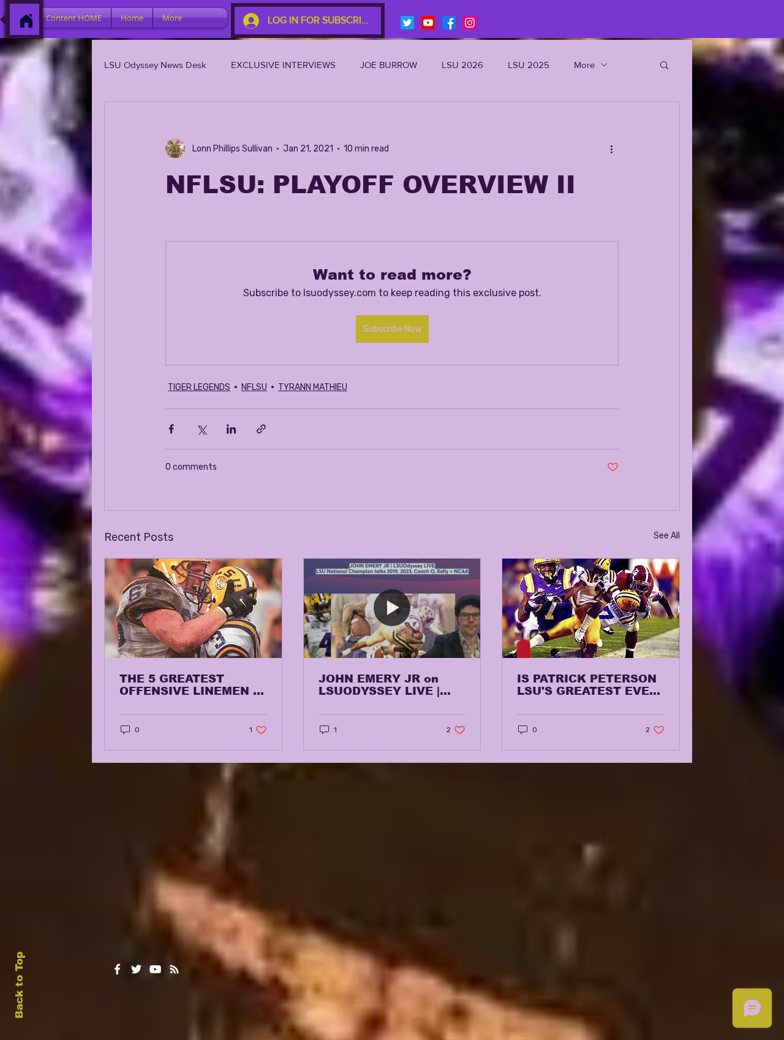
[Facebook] (449, 22)
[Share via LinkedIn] (231, 429)
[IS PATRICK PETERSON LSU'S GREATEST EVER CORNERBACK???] (590, 608)
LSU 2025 (528, 64)
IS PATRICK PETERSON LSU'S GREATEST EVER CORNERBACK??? (587, 685)
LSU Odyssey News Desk (155, 64)
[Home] (26, 21)
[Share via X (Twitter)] (201, 429)
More (584, 64)
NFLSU (254, 387)
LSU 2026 (462, 64)
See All (667, 535)
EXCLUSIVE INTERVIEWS (283, 64)
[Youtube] (428, 22)
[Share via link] (261, 429)
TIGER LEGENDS (199, 387)
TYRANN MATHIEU (312, 387)
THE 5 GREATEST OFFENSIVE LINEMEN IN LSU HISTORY (192, 685)
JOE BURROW (388, 64)
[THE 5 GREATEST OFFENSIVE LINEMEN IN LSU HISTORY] (193, 608)
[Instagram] (470, 22)
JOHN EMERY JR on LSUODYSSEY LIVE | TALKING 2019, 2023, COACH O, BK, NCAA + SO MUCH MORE (386, 685)
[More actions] (611, 148)
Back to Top (19, 985)
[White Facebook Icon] (117, 969)
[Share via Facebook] (171, 429)
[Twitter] (407, 22)
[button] (664, 64)
